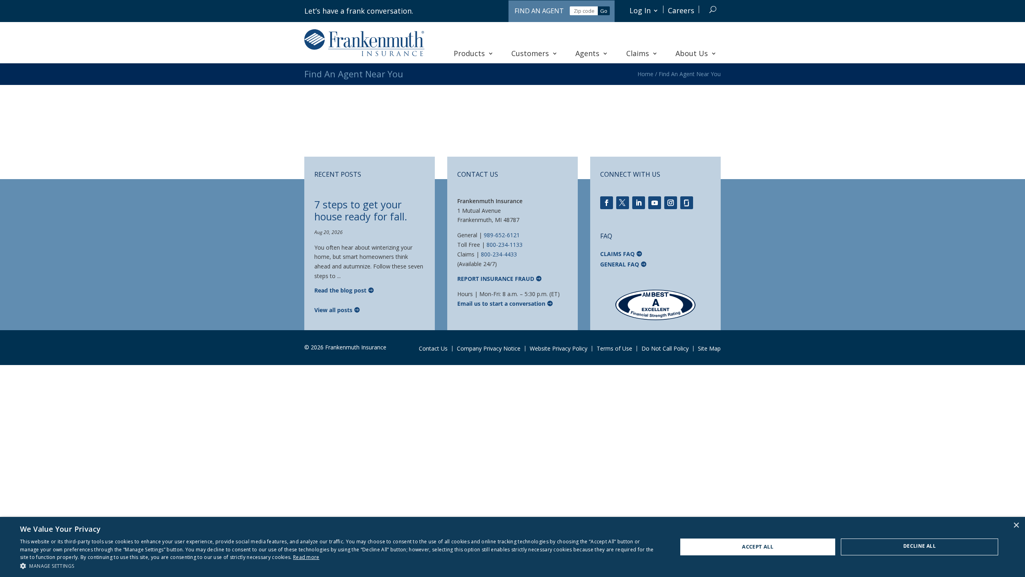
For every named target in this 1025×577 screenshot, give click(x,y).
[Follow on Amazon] (686, 202)
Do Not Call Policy (665, 348)
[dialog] (512, 547)
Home (645, 74)
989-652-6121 (502, 235)
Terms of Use (614, 348)
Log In (640, 10)
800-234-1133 (504, 244)
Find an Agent (539, 10)
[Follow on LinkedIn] (638, 202)
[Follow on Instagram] (670, 202)
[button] (339, 566)
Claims (637, 53)
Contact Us (433, 348)
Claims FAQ (617, 254)
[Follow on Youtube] (654, 202)
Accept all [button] (757, 546)
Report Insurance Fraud (495, 278)
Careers (681, 10)
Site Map (709, 348)
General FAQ (619, 264)
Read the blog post (340, 290)
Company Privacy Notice (489, 348)
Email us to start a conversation (501, 303)
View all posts (333, 310)
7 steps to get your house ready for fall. (360, 210)
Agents (587, 53)
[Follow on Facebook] (606, 202)
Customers (530, 53)
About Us (691, 53)
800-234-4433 (499, 254)
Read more (306, 557)
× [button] (1016, 526)
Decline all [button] (919, 546)
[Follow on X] (622, 202)
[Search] (712, 9)
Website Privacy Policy (558, 348)
